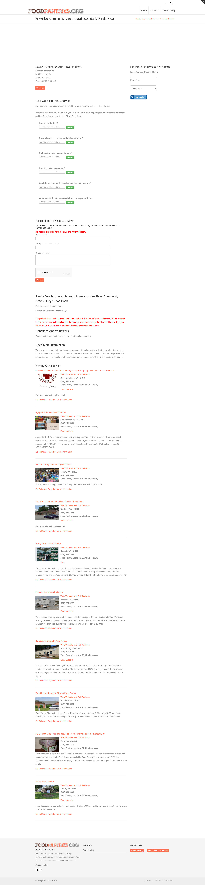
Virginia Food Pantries (149, 19)
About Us (154, 10)
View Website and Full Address (75, 374)
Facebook (40, 869)
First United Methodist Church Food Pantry (55, 693)
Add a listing (169, 10)
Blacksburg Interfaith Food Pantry (51, 641)
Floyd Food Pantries (167, 19)
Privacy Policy (41, 865)
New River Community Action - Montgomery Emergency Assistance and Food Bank (74, 370)
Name (41, 235)
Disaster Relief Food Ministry (49, 592)
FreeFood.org (137, 850)
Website (40, 88)
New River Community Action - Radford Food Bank (59, 502)
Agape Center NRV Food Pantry (50, 412)
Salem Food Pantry (44, 781)
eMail (48, 244)
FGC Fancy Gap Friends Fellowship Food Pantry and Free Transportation (70, 734)
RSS (36, 869)
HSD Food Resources (158, 850)
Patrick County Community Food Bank (53, 464)
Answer (70, 127)
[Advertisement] (102, 46)
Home (144, 10)
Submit (39, 280)
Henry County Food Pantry (48, 543)
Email (62, 389)
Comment (42, 253)
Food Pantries (56, 12)
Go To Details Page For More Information (53, 400)
